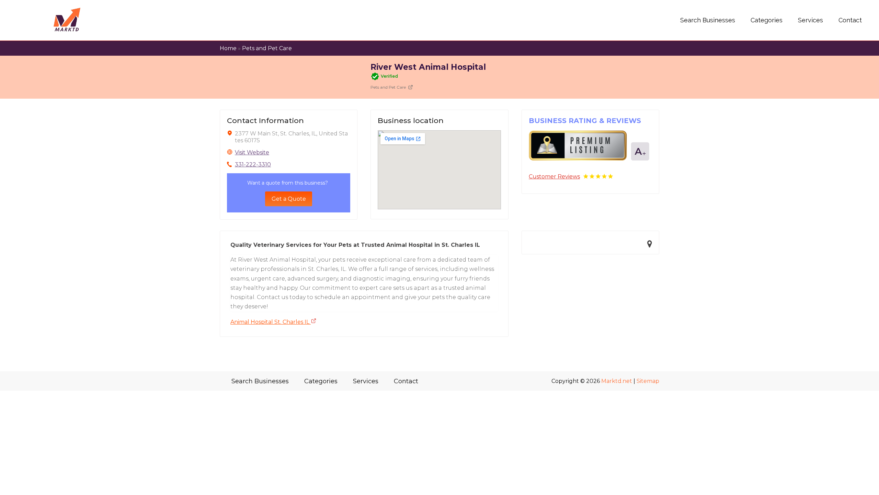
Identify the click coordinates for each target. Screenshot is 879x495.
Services (810, 20)
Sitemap (648, 381)
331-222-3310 (253, 164)
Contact (850, 20)
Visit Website (252, 152)
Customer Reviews (554, 176)
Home (228, 48)
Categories (767, 20)
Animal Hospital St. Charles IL (270, 322)
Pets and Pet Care (267, 48)
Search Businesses (707, 20)
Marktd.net (616, 381)
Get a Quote (289, 199)
